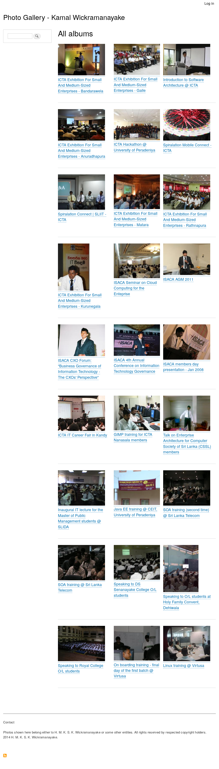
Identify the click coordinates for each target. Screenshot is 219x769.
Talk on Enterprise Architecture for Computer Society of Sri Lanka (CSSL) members (187, 443)
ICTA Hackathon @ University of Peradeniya (134, 146)
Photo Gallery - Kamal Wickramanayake (64, 17)
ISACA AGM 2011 (178, 279)
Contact (8, 722)
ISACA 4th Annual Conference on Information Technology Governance (136, 365)
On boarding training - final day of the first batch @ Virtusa (136, 670)
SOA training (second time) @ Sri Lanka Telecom (186, 512)
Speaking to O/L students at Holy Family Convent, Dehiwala (187, 602)
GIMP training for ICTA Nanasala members (133, 437)
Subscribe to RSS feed (5, 756)
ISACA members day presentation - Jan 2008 (183, 366)
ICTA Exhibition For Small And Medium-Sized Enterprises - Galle (135, 84)
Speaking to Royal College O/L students (80, 668)
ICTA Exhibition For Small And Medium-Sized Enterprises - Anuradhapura (81, 150)
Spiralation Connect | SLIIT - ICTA (82, 216)
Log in (209, 3)
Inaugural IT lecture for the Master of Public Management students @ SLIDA (80, 518)
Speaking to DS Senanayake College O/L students (135, 589)
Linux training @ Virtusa (183, 665)
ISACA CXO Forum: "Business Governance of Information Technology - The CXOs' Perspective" (79, 369)
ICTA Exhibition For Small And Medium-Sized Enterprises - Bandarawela (80, 85)
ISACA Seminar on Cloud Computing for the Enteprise (135, 288)
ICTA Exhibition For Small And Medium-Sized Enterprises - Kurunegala (80, 300)
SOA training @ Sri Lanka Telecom (80, 587)
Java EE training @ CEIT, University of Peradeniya (135, 511)
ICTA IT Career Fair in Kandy (82, 435)
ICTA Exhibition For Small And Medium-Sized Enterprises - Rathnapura (185, 219)
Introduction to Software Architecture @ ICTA (183, 82)
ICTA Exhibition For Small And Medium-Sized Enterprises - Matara (135, 219)
